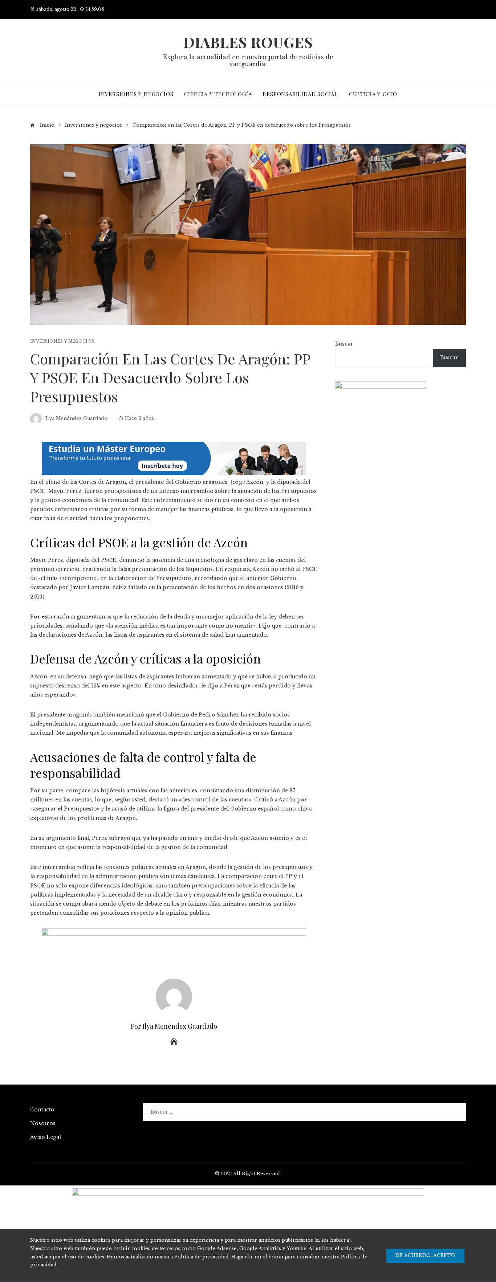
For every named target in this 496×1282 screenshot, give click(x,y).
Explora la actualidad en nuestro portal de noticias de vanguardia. (248, 60)
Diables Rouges (248, 42)
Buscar (344, 343)
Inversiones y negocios (62, 341)
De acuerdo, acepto (425, 1255)
